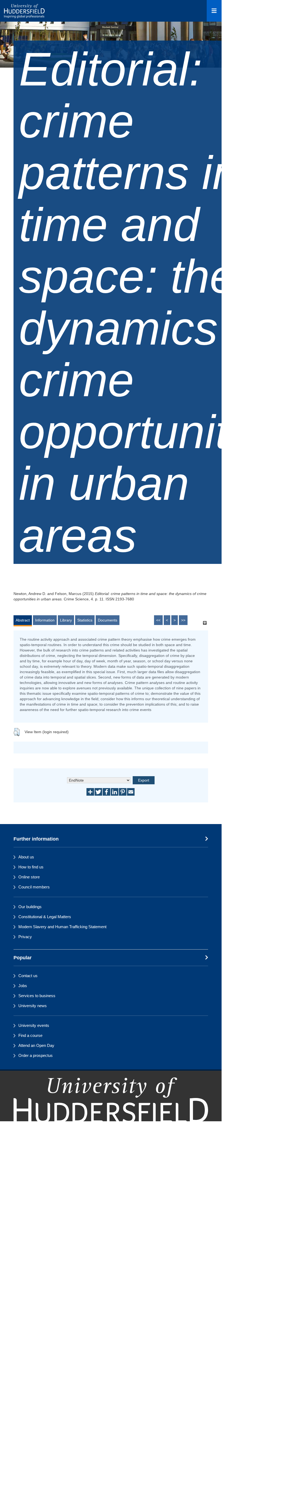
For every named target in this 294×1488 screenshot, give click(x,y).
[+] (205, 623)
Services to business (36, 995)
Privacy (25, 936)
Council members (34, 887)
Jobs (22, 985)
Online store (29, 877)
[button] (17, 732)
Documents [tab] (107, 620)
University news (32, 1005)
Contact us (28, 975)
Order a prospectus (35, 1055)
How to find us (31, 867)
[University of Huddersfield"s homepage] (111, 1111)
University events (33, 1025)
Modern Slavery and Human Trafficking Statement (62, 926)
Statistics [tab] (84, 620)
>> (183, 620)
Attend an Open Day (36, 1045)
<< (158, 620)
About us (26, 857)
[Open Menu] (214, 11)
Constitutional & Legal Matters (44, 916)
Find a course (30, 1035)
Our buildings (30, 906)
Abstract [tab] (23, 620)
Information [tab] (45, 620)
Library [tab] (66, 620)
